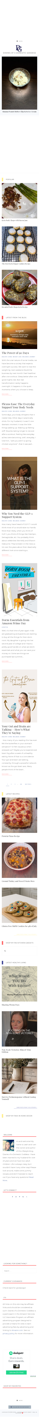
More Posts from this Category (26, 934)
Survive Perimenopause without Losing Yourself (19, 1098)
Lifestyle (5, 627)
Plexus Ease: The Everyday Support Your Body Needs (18, 405)
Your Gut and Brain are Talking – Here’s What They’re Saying (16, 729)
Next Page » (28, 784)
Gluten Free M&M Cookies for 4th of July (19, 926)
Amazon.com (17, 1330)
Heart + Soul (31, 1412)
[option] (19, 85)
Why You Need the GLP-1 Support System (17, 515)
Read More (5, 394)
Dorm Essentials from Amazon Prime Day (15, 621)
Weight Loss (17, 357)
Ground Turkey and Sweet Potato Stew (18, 881)
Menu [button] (21, 41)
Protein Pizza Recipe (11, 836)
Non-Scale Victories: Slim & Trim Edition (16, 1051)
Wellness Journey (28, 357)
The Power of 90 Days (15, 353)
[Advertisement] (19, 19)
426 (21, 784)
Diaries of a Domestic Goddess (19, 49)
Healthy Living (7, 357)
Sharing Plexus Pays (10, 1005)
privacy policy (9, 1334)
